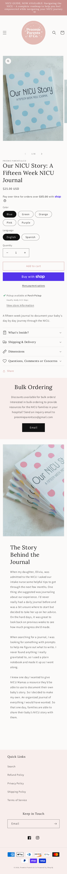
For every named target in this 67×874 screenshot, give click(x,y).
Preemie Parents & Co (28, 867)
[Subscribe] (55, 823)
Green (26, 214)
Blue (9, 214)
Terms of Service (17, 800)
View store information (20, 305)
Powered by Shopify (45, 867)
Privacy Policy (15, 783)
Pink (9, 222)
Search (11, 766)
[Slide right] (42, 154)
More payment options (33, 285)
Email (33, 427)
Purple (26, 222)
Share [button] (10, 371)
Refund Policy (15, 774)
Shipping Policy (16, 791)
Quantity (7, 245)
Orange (43, 214)
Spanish (30, 237)
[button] (5, 33)
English (11, 237)
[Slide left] (25, 154)
